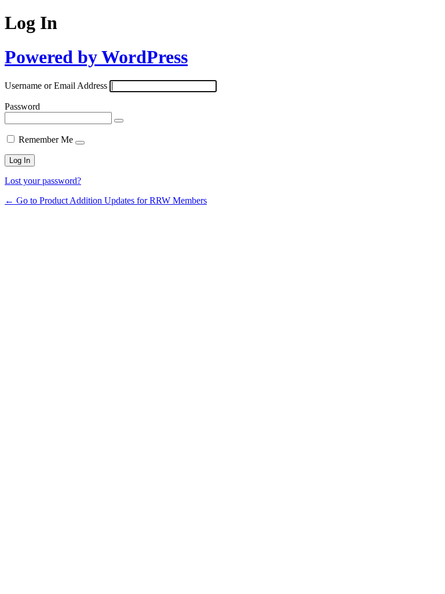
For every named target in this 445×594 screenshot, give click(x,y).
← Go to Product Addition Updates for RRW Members (106, 200)
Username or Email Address (56, 85)
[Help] (80, 142)
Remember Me (46, 139)
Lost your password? (43, 181)
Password (22, 106)
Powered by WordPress (96, 56)
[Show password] (118, 120)
